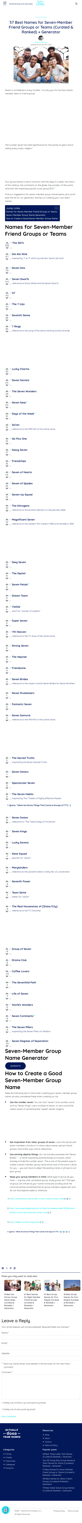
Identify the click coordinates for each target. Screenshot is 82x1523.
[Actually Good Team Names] (40, 3)
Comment (7, 1372)
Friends (44, 17)
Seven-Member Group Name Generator (26, 215)
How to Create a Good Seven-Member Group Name (32, 218)
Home (37, 17)
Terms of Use (73, 1511)
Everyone (10, 1468)
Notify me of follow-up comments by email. (25, 1402)
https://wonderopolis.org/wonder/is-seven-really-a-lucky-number (36, 1199)
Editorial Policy (51, 1445)
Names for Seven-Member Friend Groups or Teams (31, 211)
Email (5, 1343)
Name (5, 1332)
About (47, 1438)
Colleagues (10, 1464)
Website (6, 1353)
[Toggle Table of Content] (55, 208)
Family (8, 1454)
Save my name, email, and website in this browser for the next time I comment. (37, 1365)
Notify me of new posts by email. (20, 1409)
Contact (48, 1442)
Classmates (10, 1461)
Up (7, 242)
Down (7, 248)
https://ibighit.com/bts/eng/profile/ (24, 1222)
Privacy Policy (59, 1511)
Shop (47, 1435)
